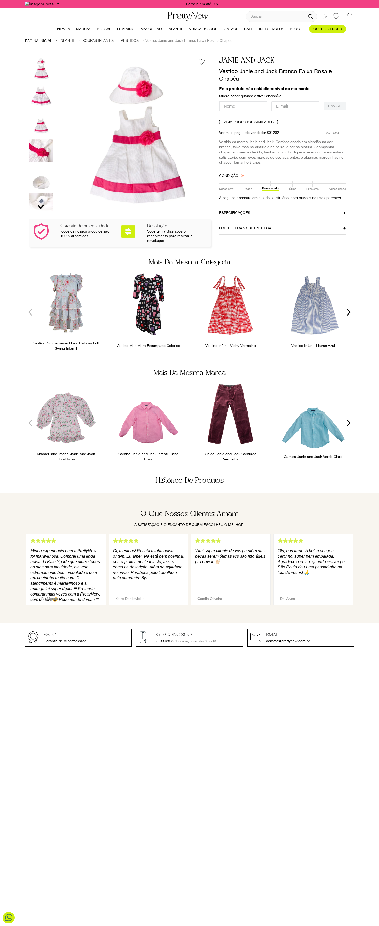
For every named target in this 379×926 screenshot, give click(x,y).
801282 (273, 132)
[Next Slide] (348, 312)
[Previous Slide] (30, 312)
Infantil (67, 40)
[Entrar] (324, 16)
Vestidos (130, 40)
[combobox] (281, 16)
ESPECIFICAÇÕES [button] (234, 213)
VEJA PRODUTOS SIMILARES (249, 122)
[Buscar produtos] (310, 16)
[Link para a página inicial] (39, 40)
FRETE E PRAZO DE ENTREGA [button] (245, 228)
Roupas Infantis (98, 40)
